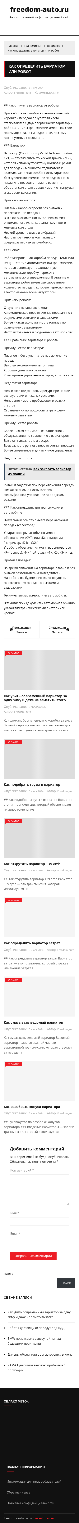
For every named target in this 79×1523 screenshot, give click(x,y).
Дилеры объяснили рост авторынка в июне (40, 1354)
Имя (14, 1213)
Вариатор (13, 653)
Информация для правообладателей (34, 1481)
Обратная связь (18, 1492)
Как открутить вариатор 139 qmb (32, 864)
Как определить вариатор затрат (32, 943)
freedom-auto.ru (39, 9)
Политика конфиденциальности (30, 1503)
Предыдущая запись (21, 630)
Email (15, 1233)
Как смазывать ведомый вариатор (33, 1022)
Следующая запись (57, 630)
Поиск (8, 1274)
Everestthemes (43, 1518)
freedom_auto (22, 92)
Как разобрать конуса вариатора (32, 1106)
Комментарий (22, 1170)
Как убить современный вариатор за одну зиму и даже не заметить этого (35, 698)
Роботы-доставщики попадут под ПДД (36, 1328)
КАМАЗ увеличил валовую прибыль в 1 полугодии (37, 1367)
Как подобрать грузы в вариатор (32, 784)
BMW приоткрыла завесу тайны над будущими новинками (34, 1341)
